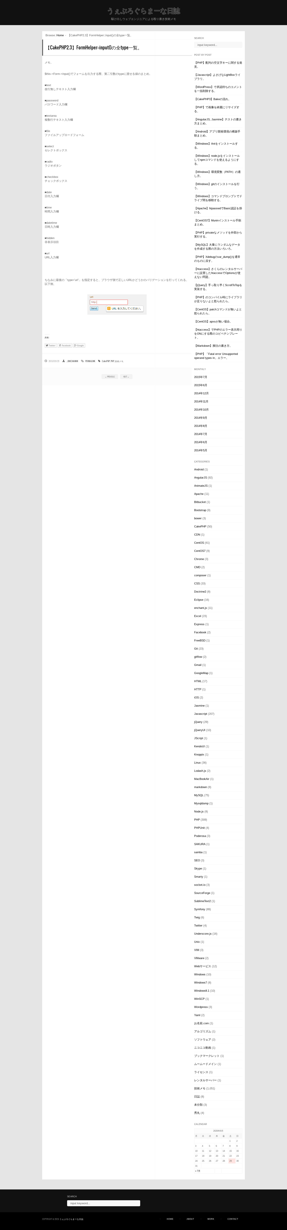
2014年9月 (200, 417)
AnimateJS (201, 485)
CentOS (199, 542)
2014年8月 (200, 426)
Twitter (198, 925)
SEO (197, 860)
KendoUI (199, 746)
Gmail (197, 665)
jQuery (198, 722)
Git (196, 648)
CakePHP (106, 361)
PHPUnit (199, 827)
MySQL (198, 795)
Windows (199, 974)
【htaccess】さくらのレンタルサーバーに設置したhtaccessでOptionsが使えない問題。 (218, 273)
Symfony (199, 909)
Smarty (198, 876)
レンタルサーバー (205, 1080)
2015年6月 (200, 385)
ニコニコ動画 (202, 1047)
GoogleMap (201, 673)
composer (200, 575)
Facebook (200, 632)
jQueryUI (199, 730)
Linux (197, 762)
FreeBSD (199, 640)
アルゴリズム (202, 1031)
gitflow (198, 656)
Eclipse (198, 599)
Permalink (90, 361)
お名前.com (201, 1023)
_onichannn (72, 361)
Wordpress (201, 1007)
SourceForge (202, 893)
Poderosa (200, 836)
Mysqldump (201, 803)
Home (60, 35)
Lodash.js (200, 770)
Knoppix (199, 754)
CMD (197, 567)
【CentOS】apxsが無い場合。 (213, 321)
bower (198, 518)
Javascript (200, 713)
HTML (197, 681)
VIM (196, 950)
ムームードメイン (205, 1064)
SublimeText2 (202, 901)
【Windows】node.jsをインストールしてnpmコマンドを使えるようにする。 (217, 159)
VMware (199, 958)
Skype (198, 868)
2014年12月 (201, 393)
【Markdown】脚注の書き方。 (213, 345)
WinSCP (199, 998)
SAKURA (199, 844)
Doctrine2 (200, 591)
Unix (197, 941)
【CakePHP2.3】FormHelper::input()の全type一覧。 (94, 47)
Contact (233, 1219)
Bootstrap (200, 510)
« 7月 (197, 1171)
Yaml (197, 1015)
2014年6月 (200, 442)
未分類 (198, 1104)
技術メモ (119, 361)
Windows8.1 (201, 990)
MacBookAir (201, 779)
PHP (112, 361)
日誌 (197, 1096)
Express (199, 624)
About (190, 1219)
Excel (197, 616)
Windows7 (200, 982)
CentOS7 (199, 551)
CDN (197, 534)
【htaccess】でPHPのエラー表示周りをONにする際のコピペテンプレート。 (218, 333)
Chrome (199, 559)
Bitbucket (200, 502)
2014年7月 (200, 434)
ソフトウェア (202, 1039)
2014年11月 (201, 401)
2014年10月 (201, 409)
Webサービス (202, 966)
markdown (200, 787)
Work (210, 1219)
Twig (197, 917)
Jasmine (199, 705)
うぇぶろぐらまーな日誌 (143, 10)
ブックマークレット (207, 1055)
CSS (197, 583)
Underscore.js (203, 933)
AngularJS (200, 477)
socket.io (199, 884)
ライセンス (201, 1072)
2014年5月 (200, 450)
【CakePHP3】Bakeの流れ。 (212, 99)
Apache (198, 493)
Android (199, 469)
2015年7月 (200, 377)
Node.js (199, 811)
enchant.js (200, 608)
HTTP (197, 689)
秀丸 (197, 1112)
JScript (198, 738)
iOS (196, 697)
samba (198, 852)
